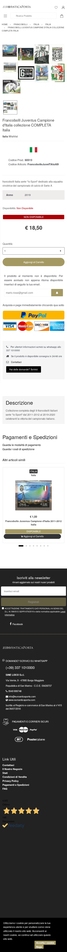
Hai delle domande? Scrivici (23, 369)
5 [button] (37, 545)
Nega (39, 947)
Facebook (18, 624)
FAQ (4, 788)
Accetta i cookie (45, 943)
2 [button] (26, 545)
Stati (5, 773)
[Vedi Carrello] (63, 16)
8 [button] (47, 545)
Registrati (33, 602)
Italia (5, 136)
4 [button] (33, 545)
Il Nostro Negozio (12, 769)
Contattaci (15, 362)
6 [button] (40, 545)
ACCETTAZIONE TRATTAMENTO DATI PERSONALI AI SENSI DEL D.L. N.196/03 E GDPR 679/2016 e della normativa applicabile (35, 611)
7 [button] (44, 545)
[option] (33, 69)
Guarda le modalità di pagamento (21, 445)
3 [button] (30, 545)
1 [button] (21, 545)
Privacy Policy (10, 781)
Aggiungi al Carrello (33, 262)
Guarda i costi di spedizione (18, 449)
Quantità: (8, 244)
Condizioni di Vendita (14, 777)
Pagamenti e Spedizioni (15, 785)
